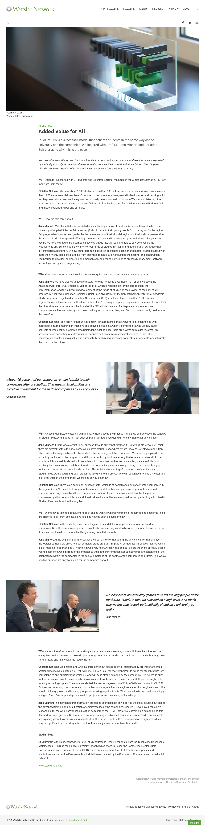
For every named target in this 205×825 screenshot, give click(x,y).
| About (194, 806)
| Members (172, 806)
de (191, 822)
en (197, 822)
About (187, 9)
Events (143, 9)
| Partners (184, 806)
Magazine (129, 9)
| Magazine (150, 806)
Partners (173, 9)
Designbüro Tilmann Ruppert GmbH (71, 820)
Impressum (171, 820)
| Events (161, 806)
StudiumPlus (45, 126)
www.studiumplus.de (50, 765)
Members (157, 9)
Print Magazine (109, 9)
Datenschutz (185, 820)
